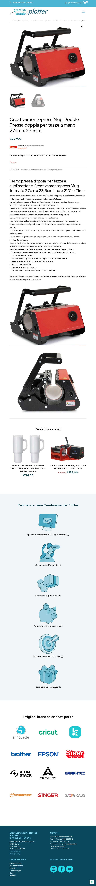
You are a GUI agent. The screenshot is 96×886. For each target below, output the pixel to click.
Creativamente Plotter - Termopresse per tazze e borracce (63, 21)
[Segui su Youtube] (69, 869)
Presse (84, 21)
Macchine (21, 21)
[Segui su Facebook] (61, 869)
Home (15, 21)
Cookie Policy (15, 851)
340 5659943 (68, 839)
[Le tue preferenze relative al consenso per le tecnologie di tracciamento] (92, 882)
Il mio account (75, 3)
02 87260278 (64, 841)
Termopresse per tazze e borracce (35, 21)
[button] (82, 27)
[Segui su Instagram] (53, 869)
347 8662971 (71, 844)
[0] (84, 2)
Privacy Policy (15, 854)
